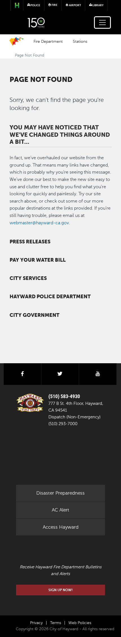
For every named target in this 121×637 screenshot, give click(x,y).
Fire (54, 4)
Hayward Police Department (50, 296)
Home (16, 41)
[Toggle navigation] (102, 22)
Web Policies (79, 623)
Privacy (36, 623)
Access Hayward (61, 527)
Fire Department (48, 41)
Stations (80, 41)
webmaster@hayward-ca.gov (39, 222)
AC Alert (60, 510)
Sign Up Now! (60, 590)
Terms (55, 623)
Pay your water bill (38, 260)
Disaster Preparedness (60, 493)
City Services (28, 278)
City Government (34, 315)
